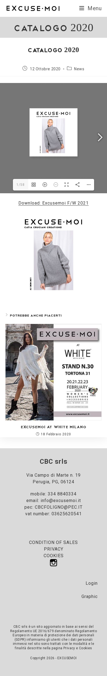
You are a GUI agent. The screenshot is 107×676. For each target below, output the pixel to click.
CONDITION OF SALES (53, 542)
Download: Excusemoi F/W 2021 (53, 203)
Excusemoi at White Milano (53, 426)
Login (92, 583)
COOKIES (54, 555)
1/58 (20, 185)
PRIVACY (53, 549)
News (79, 69)
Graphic (89, 596)
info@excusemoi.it (61, 500)
